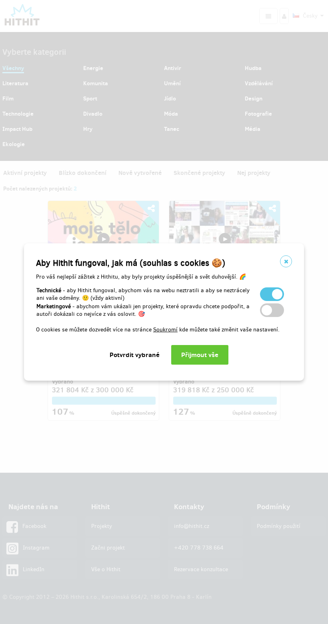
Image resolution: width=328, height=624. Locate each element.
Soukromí (165, 329)
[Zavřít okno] (286, 261)
